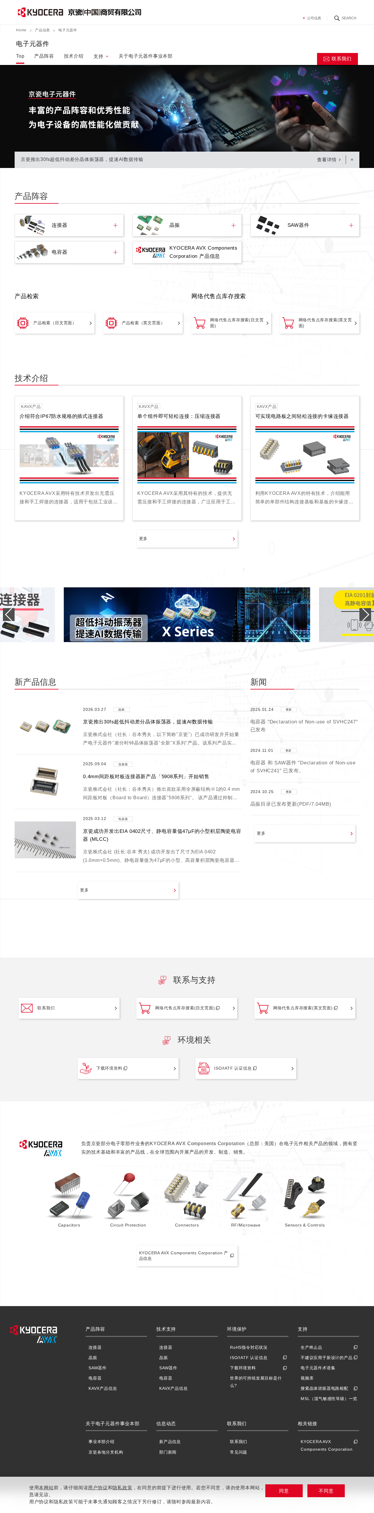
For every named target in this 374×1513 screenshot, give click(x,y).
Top (20, 56)
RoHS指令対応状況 (249, 1347)
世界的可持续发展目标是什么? (256, 1382)
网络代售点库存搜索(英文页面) (325, 323)
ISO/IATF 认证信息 (233, 1068)
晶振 (93, 1357)
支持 (98, 56)
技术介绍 (74, 56)
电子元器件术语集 (318, 1368)
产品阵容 (44, 56)
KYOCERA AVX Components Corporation (327, 1445)
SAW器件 (98, 1368)
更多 (143, 538)
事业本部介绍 (102, 1441)
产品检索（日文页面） (55, 322)
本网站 (46, 1487)
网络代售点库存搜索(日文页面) (237, 323)
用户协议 (98, 1487)
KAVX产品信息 (103, 1388)
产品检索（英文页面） (143, 322)
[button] (365, 614)
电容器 (95, 1378)
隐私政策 (122, 1487)
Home (21, 30)
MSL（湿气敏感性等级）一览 (329, 1398)
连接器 (95, 1347)
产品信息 (42, 30)
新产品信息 (170, 1441)
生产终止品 (311, 1347)
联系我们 (341, 58)
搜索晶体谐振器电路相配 (324, 1388)
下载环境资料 (109, 1068)
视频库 (307, 1378)
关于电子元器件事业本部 (146, 56)
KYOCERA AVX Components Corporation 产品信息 (183, 1255)
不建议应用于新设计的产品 (327, 1357)
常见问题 (238, 1452)
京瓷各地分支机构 (106, 1452)
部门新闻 (167, 1452)
